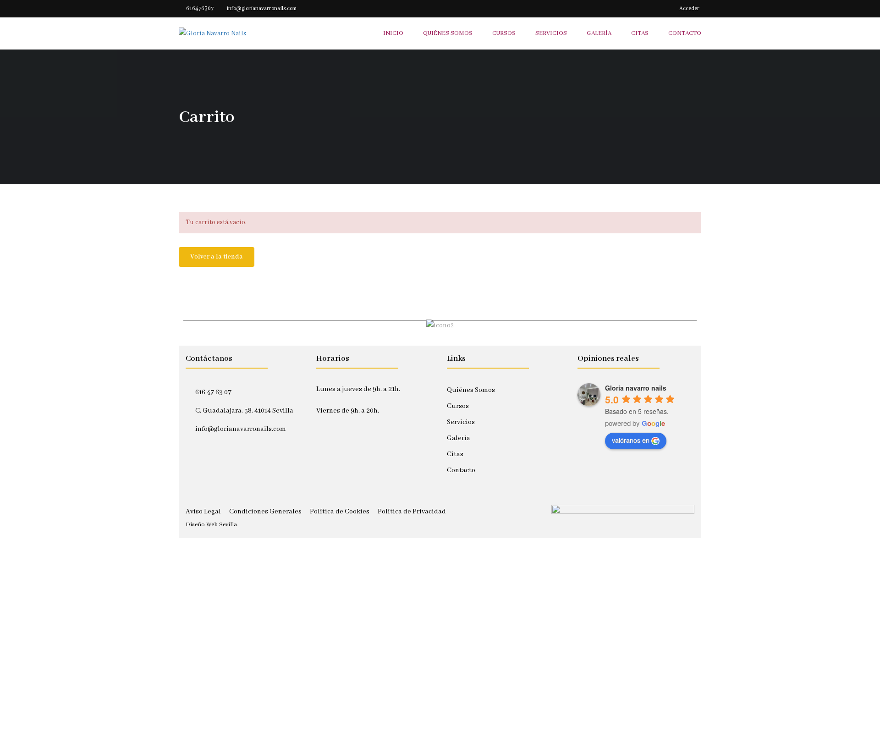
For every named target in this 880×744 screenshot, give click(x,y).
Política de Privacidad (412, 511)
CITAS (640, 33)
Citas (455, 454)
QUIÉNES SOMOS (448, 33)
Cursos (458, 406)
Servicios (461, 422)
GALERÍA (599, 33)
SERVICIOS (551, 33)
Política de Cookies (339, 511)
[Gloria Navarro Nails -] (237, 34)
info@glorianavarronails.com (261, 8)
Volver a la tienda (216, 257)
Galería (458, 438)
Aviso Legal (203, 511)
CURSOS (504, 33)
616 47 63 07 (213, 392)
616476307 (200, 8)
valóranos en (630, 440)
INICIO (393, 33)
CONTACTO (684, 33)
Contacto (461, 470)
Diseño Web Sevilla (211, 525)
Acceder (689, 8)
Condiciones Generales (265, 511)
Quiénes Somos (471, 390)
